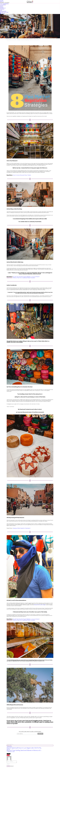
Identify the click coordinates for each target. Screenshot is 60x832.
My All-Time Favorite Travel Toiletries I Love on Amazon (26, 276)
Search (3, 13)
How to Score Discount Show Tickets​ (22, 175)
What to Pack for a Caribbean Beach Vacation (24, 277)
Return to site (11, 751)
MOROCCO (3, 8)
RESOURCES (3, 11)
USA (1, 10)
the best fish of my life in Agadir (40, 604)
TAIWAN (2, 9)
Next (8, 749)
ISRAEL (2, 7)
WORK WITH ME (4, 12)
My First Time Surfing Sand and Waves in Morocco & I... (24, 750)
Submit (8, 766)
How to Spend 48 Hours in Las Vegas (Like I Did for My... (24, 748)
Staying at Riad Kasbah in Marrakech (21, 528)
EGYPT (1, 6)
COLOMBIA (3, 4)
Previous (10, 746)
